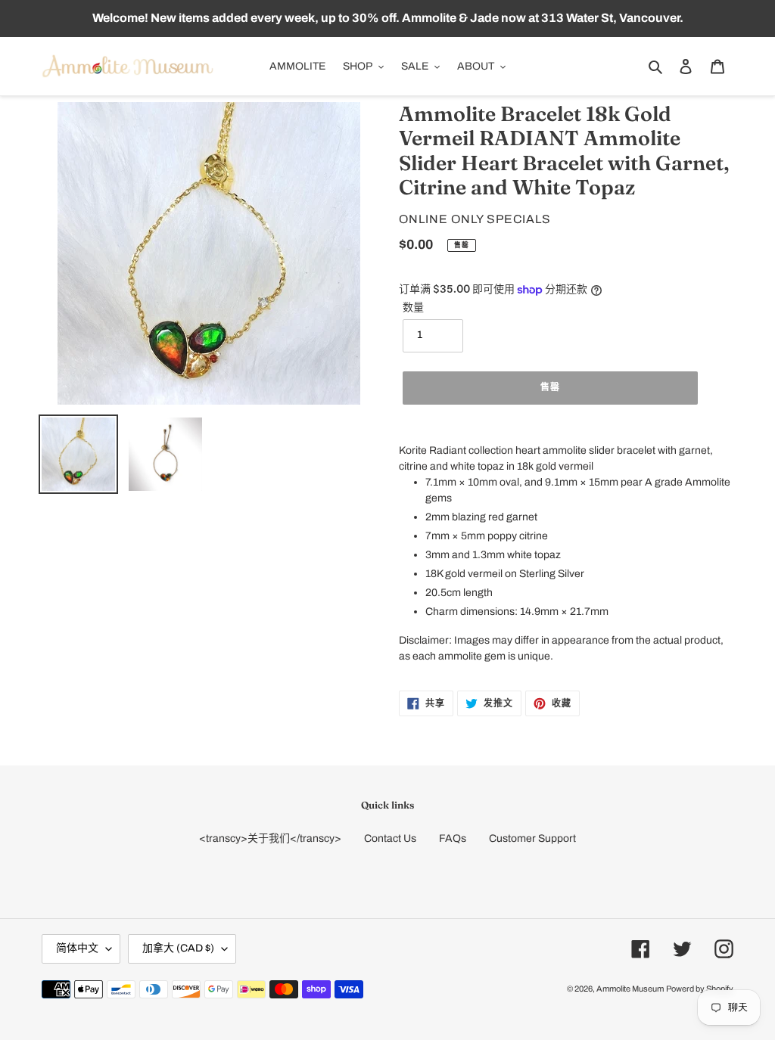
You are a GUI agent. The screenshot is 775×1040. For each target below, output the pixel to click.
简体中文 (77, 948)
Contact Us (390, 838)
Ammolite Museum (630, 988)
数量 (413, 307)
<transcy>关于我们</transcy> (270, 838)
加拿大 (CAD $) (178, 948)
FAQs (452, 838)
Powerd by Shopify (699, 988)
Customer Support (532, 838)
